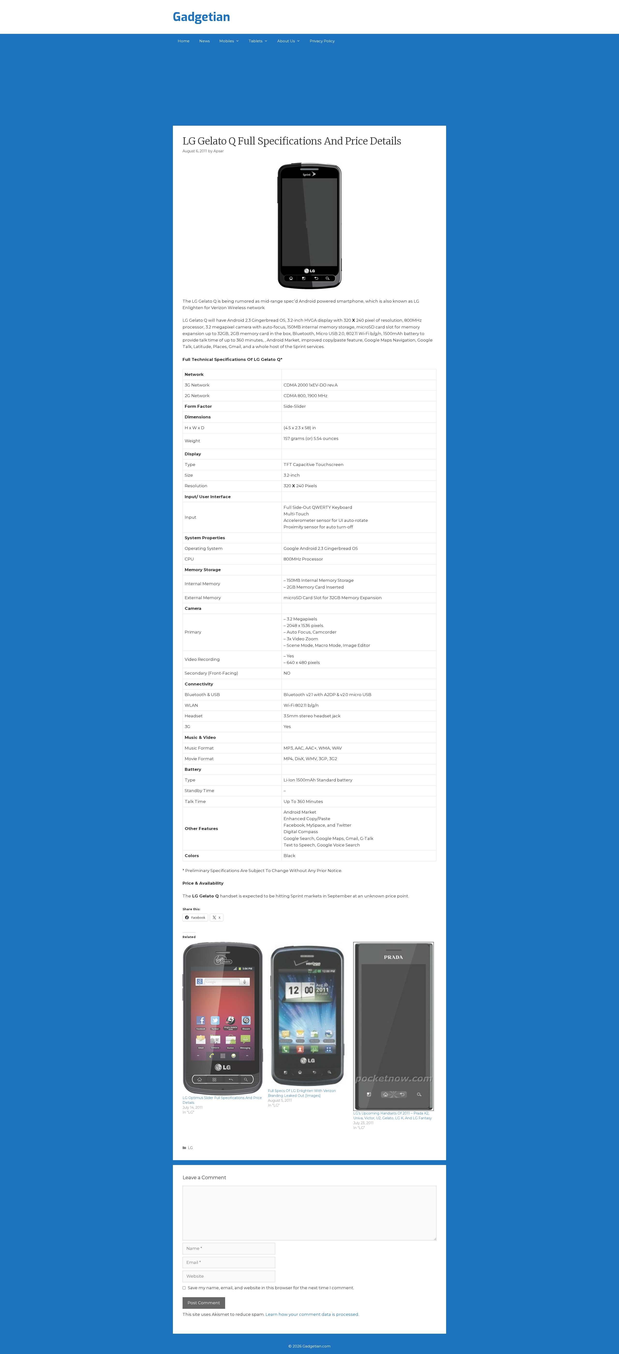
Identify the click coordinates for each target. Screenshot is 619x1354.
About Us (286, 41)
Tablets (255, 41)
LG (190, 1148)
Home (184, 41)
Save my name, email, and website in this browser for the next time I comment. (271, 1287)
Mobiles (226, 41)
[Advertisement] (309, 84)
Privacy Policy (322, 41)
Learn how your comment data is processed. (312, 1314)
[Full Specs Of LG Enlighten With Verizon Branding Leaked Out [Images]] (308, 1015)
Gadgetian (201, 17)
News (204, 41)
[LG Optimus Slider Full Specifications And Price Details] (223, 1019)
